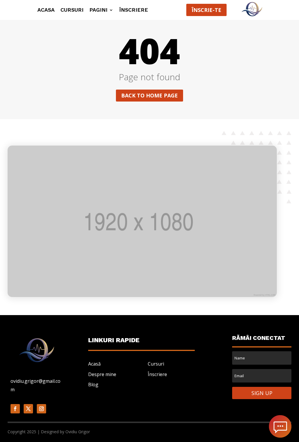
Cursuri (72, 10)
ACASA (46, 10)
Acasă (94, 364)
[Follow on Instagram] (41, 408)
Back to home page (149, 95)
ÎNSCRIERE (133, 10)
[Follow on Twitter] (28, 408)
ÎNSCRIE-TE (206, 9)
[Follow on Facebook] (15, 408)
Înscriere (157, 374)
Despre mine (102, 374)
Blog (93, 384)
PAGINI (98, 10)
